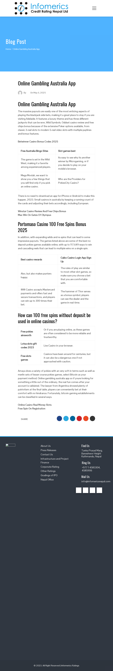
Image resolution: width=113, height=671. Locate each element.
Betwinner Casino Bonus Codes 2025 (38, 141)
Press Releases (48, 450)
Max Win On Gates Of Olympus (34, 214)
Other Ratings (48, 471)
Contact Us (47, 454)
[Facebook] (78, 490)
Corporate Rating (50, 466)
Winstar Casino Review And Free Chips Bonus (42, 211)
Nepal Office (47, 479)
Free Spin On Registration (31, 408)
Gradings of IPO (49, 475)
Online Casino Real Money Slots (35, 404)
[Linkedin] (92, 490)
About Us (46, 445)
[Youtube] (99, 490)
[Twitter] (85, 490)
